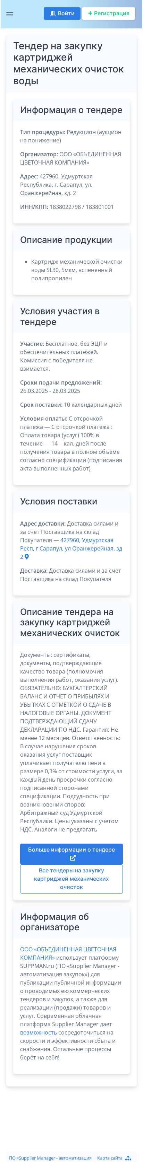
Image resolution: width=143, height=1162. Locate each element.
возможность (38, 1032)
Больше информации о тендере (71, 850)
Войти (66, 13)
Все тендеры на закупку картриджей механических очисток (71, 878)
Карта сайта (110, 1158)
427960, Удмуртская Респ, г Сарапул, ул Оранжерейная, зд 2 (71, 548)
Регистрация (111, 13)
